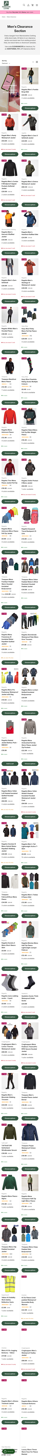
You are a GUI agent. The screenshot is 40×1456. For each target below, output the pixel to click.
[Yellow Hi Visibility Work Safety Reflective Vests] (10, 1284)
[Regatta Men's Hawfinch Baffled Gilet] (30, 218)
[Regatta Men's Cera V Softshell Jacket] (30, 122)
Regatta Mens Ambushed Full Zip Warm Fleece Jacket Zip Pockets (29, 743)
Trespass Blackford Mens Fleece (9, 380)
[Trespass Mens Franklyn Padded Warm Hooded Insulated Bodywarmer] (10, 566)
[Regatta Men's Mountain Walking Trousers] (10, 1081)
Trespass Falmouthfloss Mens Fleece (9, 897)
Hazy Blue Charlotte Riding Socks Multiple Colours (30, 381)
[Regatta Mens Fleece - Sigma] (10, 1182)
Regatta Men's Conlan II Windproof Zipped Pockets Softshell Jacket (10, 184)
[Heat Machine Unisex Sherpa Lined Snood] (10, 1436)
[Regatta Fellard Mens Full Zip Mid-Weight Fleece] (30, 416)
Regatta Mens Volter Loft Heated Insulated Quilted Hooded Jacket (9, 794)
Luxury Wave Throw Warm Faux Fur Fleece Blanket (30, 1452)
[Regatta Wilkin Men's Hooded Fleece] (10, 315)
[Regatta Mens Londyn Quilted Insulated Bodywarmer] (30, 676)
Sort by (4, 60)
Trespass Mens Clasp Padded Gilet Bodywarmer (30, 1249)
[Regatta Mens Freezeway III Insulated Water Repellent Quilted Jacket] (10, 621)
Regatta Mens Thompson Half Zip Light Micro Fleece (29, 1198)
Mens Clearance (11, 17)
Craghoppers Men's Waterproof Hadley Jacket (29, 1353)
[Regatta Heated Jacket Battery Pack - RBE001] (10, 726)
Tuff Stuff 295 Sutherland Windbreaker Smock (9, 1148)
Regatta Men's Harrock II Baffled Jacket (8, 234)
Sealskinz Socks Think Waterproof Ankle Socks (30, 998)
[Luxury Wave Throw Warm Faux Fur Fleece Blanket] (30, 1436)
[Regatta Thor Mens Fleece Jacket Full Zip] (10, 467)
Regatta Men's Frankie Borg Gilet (30, 91)
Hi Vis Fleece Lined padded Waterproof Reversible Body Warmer (29, 1301)
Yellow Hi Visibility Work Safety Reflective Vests (8, 1300)
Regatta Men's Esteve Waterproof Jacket (30, 183)
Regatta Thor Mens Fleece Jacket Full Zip (9, 482)
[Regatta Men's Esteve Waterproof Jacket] (30, 168)
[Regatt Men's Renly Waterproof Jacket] (10, 122)
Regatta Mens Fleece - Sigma (10, 1197)
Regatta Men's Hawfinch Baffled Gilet (30, 233)
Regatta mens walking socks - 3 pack (10, 997)
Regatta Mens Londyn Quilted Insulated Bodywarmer (30, 692)
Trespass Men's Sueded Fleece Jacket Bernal (30, 1097)
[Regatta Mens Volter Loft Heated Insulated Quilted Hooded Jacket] (10, 777)
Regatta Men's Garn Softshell (9, 281)
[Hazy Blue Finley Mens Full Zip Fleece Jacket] (30, 315)
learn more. (30, 12)
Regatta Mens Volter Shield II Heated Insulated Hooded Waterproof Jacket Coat (29, 795)
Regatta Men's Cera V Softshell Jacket (30, 137)
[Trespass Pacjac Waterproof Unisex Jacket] (30, 1132)
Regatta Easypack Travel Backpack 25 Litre (29, 531)
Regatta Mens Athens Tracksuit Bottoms (30, 1402)
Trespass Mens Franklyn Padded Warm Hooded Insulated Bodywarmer (8, 584)
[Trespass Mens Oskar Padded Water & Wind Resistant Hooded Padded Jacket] (30, 566)
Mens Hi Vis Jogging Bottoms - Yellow (9, 1351)
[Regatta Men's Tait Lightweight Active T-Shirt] (30, 830)
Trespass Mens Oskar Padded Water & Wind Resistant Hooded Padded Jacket (30, 583)
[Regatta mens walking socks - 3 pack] (10, 982)
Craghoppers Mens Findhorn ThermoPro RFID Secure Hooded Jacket (29, 1047)
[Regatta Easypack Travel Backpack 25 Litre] (30, 515)
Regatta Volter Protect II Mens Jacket (30, 482)
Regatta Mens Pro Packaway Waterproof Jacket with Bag (10, 692)
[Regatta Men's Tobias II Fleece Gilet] (30, 881)
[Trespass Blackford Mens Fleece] (10, 365)
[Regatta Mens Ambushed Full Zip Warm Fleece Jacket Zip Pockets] (30, 726)
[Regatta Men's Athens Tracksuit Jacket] (10, 1387)
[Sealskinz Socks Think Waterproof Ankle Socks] (30, 982)
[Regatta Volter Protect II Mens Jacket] (30, 467)
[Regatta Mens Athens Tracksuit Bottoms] (30, 1387)
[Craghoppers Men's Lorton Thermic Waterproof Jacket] (10, 1030)
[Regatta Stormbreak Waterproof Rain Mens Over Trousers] (30, 621)
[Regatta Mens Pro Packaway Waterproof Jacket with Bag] (10, 676)
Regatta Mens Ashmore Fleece (8, 431)
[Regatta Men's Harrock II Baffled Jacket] (10, 218)
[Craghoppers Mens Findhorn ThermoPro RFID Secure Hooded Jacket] (30, 1030)
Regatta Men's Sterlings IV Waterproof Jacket (28, 282)
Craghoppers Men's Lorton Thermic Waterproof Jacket (9, 1046)
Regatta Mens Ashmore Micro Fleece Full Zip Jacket (10, 531)
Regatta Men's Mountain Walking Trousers (8, 1097)
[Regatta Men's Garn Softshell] (10, 266)
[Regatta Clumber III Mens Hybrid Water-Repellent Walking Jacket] (10, 830)
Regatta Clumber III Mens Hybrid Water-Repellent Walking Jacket (9, 847)
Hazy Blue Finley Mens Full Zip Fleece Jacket (29, 331)
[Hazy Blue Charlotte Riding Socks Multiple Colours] (30, 365)
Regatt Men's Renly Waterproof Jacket (9, 136)
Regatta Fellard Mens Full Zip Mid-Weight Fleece (29, 432)
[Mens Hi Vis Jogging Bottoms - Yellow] (10, 1337)
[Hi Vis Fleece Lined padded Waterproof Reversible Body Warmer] (30, 1284)
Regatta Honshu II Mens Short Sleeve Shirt (9, 945)
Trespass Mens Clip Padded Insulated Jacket (9, 1249)
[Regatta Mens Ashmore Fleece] (10, 416)
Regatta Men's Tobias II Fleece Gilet (30, 896)
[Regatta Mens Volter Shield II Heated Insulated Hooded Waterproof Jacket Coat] (30, 777)
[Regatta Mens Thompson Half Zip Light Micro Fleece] (30, 1182)
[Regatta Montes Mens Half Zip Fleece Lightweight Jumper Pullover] (30, 929)
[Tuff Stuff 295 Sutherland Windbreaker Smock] (10, 1132)
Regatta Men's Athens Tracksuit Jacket (10, 1402)
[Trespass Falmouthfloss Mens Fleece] (10, 881)
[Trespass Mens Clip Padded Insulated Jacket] (10, 1233)
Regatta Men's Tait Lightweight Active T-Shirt (30, 846)
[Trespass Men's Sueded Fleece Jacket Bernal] (30, 1081)
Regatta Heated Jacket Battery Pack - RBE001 (9, 742)
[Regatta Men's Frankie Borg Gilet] (30, 76)
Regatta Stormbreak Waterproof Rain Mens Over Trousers (30, 637)
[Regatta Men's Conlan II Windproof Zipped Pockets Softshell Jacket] (10, 168)
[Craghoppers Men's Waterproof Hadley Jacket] (30, 1337)
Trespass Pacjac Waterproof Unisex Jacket (29, 1148)
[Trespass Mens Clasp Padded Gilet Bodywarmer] (30, 1233)
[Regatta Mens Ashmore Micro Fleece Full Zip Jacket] (10, 515)
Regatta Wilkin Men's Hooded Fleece (9, 330)
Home (3, 17)
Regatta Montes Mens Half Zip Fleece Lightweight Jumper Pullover (30, 946)
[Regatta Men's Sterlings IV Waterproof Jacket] (30, 266)
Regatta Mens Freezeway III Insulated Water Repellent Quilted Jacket (8, 639)
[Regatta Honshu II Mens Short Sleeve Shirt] (10, 929)
